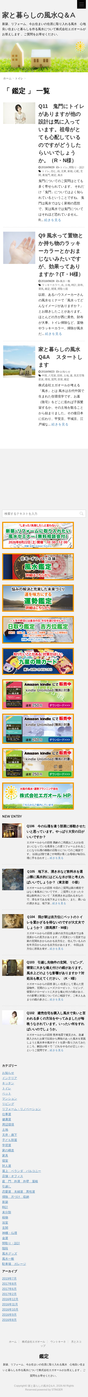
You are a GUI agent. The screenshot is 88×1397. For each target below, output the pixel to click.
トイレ (64, 167)
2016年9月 (9, 1314)
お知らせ (65, 371)
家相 (70, 171)
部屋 (60, 379)
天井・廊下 (9, 1135)
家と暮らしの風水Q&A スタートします (60, 357)
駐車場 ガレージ (14, 1264)
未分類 (6, 1212)
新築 (5, 1202)
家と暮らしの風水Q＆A (38, 15)
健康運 (6, 1119)
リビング (8, 1104)
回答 (59, 375)
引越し (6, 1186)
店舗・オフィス (12, 1176)
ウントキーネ (58, 1341)
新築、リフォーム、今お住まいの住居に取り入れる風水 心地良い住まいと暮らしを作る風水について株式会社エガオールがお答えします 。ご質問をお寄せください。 (44, 1370)
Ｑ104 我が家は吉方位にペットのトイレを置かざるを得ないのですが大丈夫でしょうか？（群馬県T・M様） (55, 922)
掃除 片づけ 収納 (15, 1196)
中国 (44, 375)
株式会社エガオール (33, 1341)
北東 (63, 171)
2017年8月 (9, 1283)
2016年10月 (10, 1309)
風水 (60, 175)
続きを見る (52, 220)
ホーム (13, 1341)
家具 (5, 1155)
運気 (41, 288)
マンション (9, 1098)
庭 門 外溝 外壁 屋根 (20, 1181)
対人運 (6, 1166)
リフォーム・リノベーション (21, 1109)
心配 (76, 171)
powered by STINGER (50, 1389)
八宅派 (52, 375)
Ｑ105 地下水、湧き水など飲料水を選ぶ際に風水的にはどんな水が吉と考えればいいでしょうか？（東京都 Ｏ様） (55, 877)
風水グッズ (9, 1253)
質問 (53, 379)
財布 (80, 284)
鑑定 (53, 175)
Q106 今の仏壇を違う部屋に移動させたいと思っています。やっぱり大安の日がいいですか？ (56, 831)
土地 (67, 284)
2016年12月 (10, 1299)
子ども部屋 (9, 1140)
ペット (6, 1093)
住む (53, 171)
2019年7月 (9, 1278)
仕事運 (6, 1114)
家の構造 (8, 1150)
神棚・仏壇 (9, 1233)
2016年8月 (9, 1320)
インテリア (9, 1078)
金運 (5, 1238)
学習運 (6, 1145)
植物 (5, 1217)
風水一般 (65, 281)
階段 (5, 1248)
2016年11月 (10, 1304)
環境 (47, 379)
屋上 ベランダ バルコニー (21, 1171)
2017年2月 (9, 1294)
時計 (73, 284)
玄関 (5, 1227)
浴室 (5, 1222)
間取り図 (63, 288)
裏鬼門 (46, 175)
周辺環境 (8, 1124)
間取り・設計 (76, 167)
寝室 (5, 1160)
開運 (53, 288)
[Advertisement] (34, 480)
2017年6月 (9, 1289)
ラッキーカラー (51, 284)
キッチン (8, 1083)
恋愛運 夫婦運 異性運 (18, 1191)
